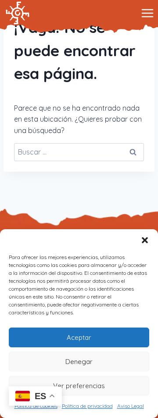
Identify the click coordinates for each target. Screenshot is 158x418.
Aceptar (79, 337)
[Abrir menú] (147, 13)
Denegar (79, 361)
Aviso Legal (130, 406)
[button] (144, 240)
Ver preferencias (79, 386)
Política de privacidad (87, 406)
